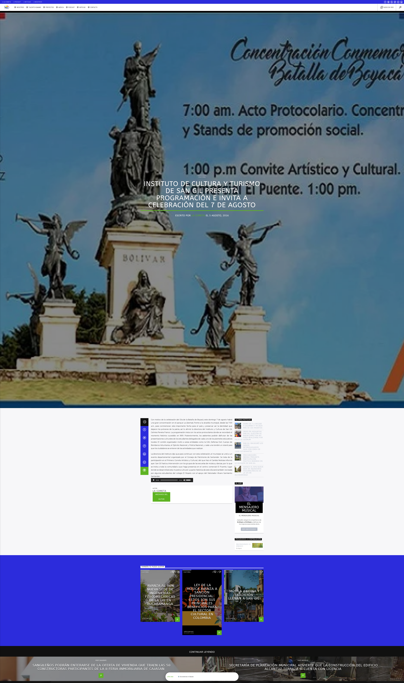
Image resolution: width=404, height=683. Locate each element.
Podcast (18, 2)
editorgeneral (147, 618)
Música (61, 7)
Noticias (28, 2)
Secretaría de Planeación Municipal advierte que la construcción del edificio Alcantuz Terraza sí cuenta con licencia (303, 667)
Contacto (93, 7)
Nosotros (38, 2)
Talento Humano (35, 7)
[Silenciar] (184, 480)
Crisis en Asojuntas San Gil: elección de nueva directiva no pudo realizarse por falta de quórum (249, 436)
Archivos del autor (161, 496)
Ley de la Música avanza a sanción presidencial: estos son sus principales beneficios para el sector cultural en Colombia (202, 601)
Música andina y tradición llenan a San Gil (243, 594)
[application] (172, 480)
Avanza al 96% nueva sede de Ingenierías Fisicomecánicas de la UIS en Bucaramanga (249, 471)
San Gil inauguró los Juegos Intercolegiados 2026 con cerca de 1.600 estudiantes (249, 447)
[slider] (169, 480)
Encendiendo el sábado (243, 545)
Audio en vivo (388, 7)
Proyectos (50, 7)
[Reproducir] (154, 480)
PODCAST (71, 7)
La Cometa (7, 2)
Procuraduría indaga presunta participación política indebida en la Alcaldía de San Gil (249, 459)
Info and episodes (249, 529)
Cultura (201, 177)
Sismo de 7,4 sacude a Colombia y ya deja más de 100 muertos (253, 426)
